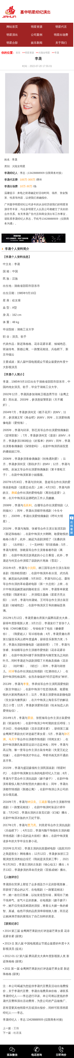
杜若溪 (17, 1032)
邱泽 (11, 671)
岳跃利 (27, 505)
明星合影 (12, 42)
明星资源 (36, 26)
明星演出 (12, 34)
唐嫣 (14, 492)
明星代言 (61, 26)
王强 (16, 1028)
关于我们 (61, 42)
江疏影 (43, 801)
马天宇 (13, 739)
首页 (18, 52)
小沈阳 (31, 567)
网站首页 (12, 26)
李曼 (26, 683)
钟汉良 (32, 801)
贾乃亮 (32, 825)
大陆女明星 (44, 52)
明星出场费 (61, 34)
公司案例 (36, 34)
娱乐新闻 (36, 42)
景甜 (30, 717)
